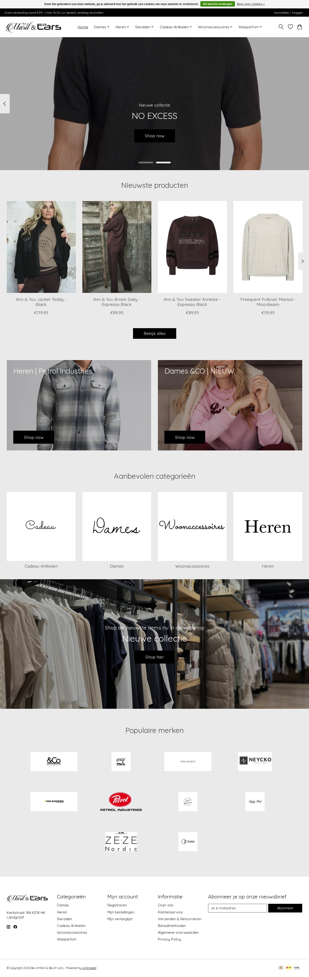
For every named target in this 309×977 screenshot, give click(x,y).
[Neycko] (255, 762)
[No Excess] (54, 802)
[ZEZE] (121, 842)
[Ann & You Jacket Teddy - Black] (41, 247)
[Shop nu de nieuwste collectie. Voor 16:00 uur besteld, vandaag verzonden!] (35, 26)
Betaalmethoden (172, 925)
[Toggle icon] (280, 26)
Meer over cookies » (251, 4)
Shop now (154, 135)
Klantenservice (170, 912)
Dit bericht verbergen (217, 4)
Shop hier (154, 656)
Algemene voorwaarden (178, 932)
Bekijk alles (155, 333)
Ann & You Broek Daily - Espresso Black (116, 302)
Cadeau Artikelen (41, 566)
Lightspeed (89, 968)
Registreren (117, 905)
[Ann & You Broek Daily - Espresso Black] (116, 247)
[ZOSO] (188, 842)
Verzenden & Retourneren (179, 919)
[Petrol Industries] (121, 802)
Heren (268, 566)
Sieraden (64, 919)
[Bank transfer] (297, 968)
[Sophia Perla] (255, 802)
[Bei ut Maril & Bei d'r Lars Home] (121, 762)
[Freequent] (188, 762)
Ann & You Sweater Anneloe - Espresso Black (192, 302)
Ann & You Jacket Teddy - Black (41, 302)
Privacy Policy (169, 939)
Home (83, 27)
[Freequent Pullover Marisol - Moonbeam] (267, 247)
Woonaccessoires (192, 566)
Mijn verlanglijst (120, 919)
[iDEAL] (289, 968)
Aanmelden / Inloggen (288, 12)
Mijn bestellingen (120, 912)
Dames (117, 566)
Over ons (165, 905)
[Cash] (281, 968)
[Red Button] (188, 802)
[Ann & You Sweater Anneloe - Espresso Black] (192, 247)
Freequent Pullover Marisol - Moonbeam (267, 302)
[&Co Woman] (54, 762)
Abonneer (285, 908)
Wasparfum (66, 939)
